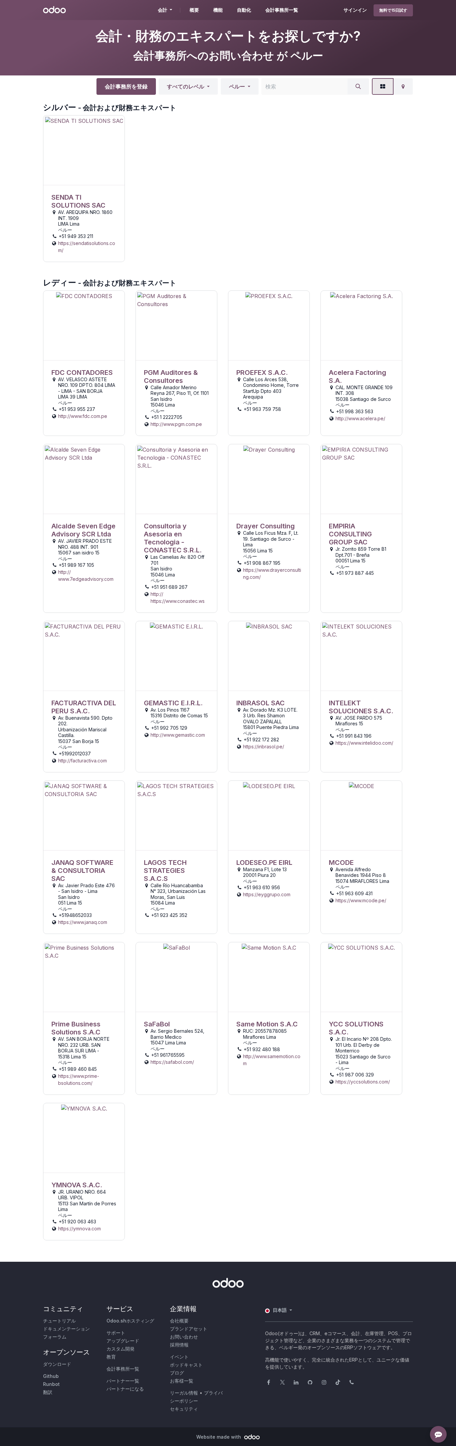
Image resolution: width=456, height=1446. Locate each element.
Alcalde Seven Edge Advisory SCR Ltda (83, 530)
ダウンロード (57, 1364)
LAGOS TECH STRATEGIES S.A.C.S (165, 871)
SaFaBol (157, 1024)
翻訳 (47, 1392)
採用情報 (179, 1345)
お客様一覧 (181, 1381)
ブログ (177, 1373)
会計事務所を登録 (126, 86)
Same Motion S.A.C (267, 1024)
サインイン (355, 10)
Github (51, 1376)
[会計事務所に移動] (84, 150)
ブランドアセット (188, 1329)
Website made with (219, 1437)
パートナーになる (125, 1389)
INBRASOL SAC (260, 703)
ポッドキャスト (186, 1365)
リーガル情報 (184, 1393)
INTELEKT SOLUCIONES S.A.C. (361, 707)
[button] (188, 86)
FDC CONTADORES (82, 373)
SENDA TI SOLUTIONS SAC (78, 201)
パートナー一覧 (122, 1381)
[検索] (358, 86)
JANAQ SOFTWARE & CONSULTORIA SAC (82, 871)
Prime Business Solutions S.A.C (75, 1028)
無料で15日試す (393, 10)
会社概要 (179, 1320)
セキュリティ (184, 1409)
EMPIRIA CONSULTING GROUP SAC (350, 534)
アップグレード (122, 1341)
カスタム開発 (120, 1349)
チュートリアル (59, 1320)
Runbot (51, 1384)
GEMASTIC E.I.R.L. (173, 703)
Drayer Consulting (265, 526)
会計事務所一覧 (122, 1369)
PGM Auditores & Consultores (171, 377)
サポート (115, 1333)
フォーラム (54, 1337)
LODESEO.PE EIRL (264, 863)
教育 (111, 1357)
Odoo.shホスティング (130, 1320)
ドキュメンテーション (66, 1329)
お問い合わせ (184, 1337)
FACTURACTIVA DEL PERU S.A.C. (83, 707)
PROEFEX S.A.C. (262, 373)
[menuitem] (194, 10)
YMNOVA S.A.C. (76, 1185)
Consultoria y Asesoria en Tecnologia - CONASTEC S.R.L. (173, 538)
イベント (179, 1357)
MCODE (341, 863)
